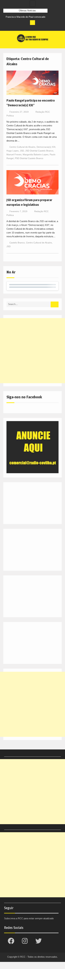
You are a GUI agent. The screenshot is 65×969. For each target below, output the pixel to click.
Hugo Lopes (12, 150)
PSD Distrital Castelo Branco (29, 158)
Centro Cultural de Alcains (22, 147)
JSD (22, 150)
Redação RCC (42, 112)
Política (10, 115)
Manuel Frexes (13, 154)
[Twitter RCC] (17, 27)
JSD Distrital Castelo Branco (39, 150)
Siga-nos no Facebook (24, 397)
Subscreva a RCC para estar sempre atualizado (29, 918)
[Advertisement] (32, 350)
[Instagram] (11, 27)
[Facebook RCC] (5, 27)
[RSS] (23, 27)
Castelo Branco (17, 242)
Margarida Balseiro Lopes (35, 154)
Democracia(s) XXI (46, 147)
